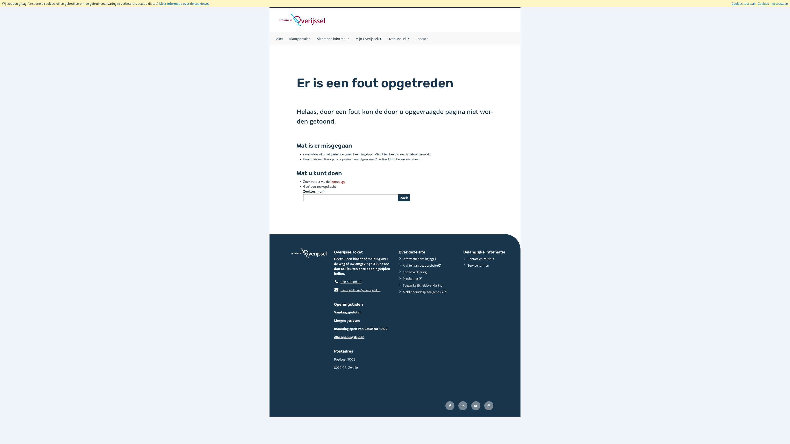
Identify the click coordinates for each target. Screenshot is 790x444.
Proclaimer (410, 278)
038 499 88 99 (350, 282)
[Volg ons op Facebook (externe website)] (449, 405)
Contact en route (479, 259)
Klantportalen (300, 39)
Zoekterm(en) (313, 191)
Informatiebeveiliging (418, 259)
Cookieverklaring (415, 272)
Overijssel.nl (396, 39)
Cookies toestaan (744, 3)
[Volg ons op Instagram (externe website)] (488, 405)
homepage (337, 181)
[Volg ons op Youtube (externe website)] (475, 405)
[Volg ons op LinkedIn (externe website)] (462, 405)
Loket (279, 39)
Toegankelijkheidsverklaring (422, 285)
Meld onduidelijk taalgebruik (423, 292)
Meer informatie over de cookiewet (184, 3)
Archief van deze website (420, 265)
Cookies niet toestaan (773, 3)
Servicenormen (478, 265)
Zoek (404, 198)
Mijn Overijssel (367, 39)
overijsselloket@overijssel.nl (357, 290)
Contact (422, 39)
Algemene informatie (333, 39)
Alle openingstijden (349, 337)
